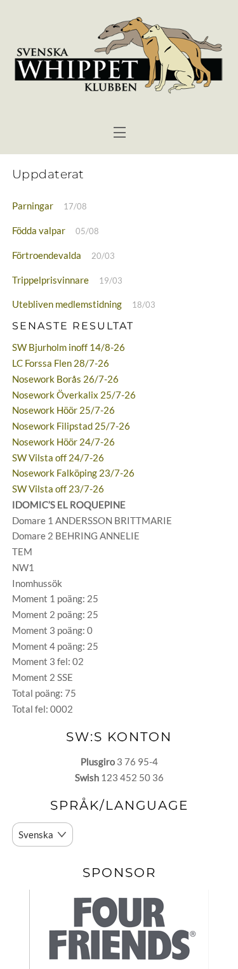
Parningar (32, 205)
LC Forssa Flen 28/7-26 (60, 363)
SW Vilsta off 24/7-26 (58, 457)
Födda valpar (38, 230)
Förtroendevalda (46, 255)
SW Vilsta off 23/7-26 (58, 488)
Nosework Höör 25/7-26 (63, 410)
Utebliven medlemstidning (67, 304)
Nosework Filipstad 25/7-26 (71, 426)
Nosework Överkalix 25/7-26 (74, 394)
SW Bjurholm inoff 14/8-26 (68, 347)
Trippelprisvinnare (50, 280)
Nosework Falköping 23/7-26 (73, 472)
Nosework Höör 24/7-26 (63, 441)
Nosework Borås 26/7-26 (65, 379)
